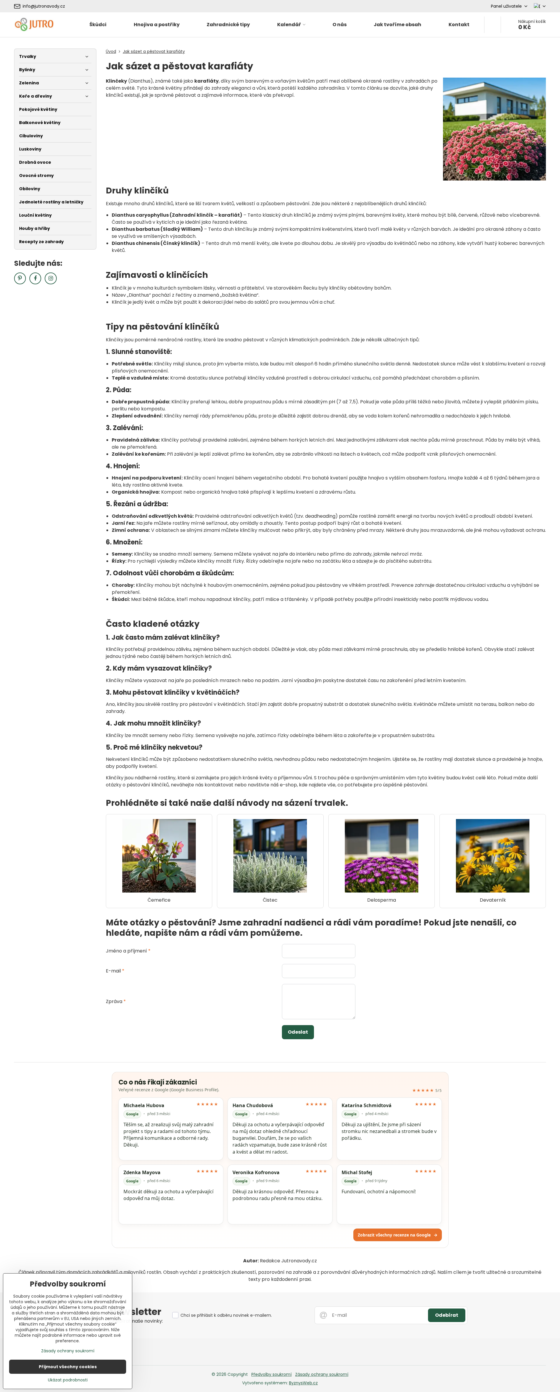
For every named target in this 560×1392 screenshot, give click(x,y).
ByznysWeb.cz (303, 1383)
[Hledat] (492, 24)
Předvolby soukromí (271, 1374)
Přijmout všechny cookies (68, 1367)
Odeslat (298, 1032)
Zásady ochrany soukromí (321, 1374)
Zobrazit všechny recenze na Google (397, 1235)
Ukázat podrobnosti (68, 1380)
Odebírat (446, 1315)
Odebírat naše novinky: (136, 1321)
